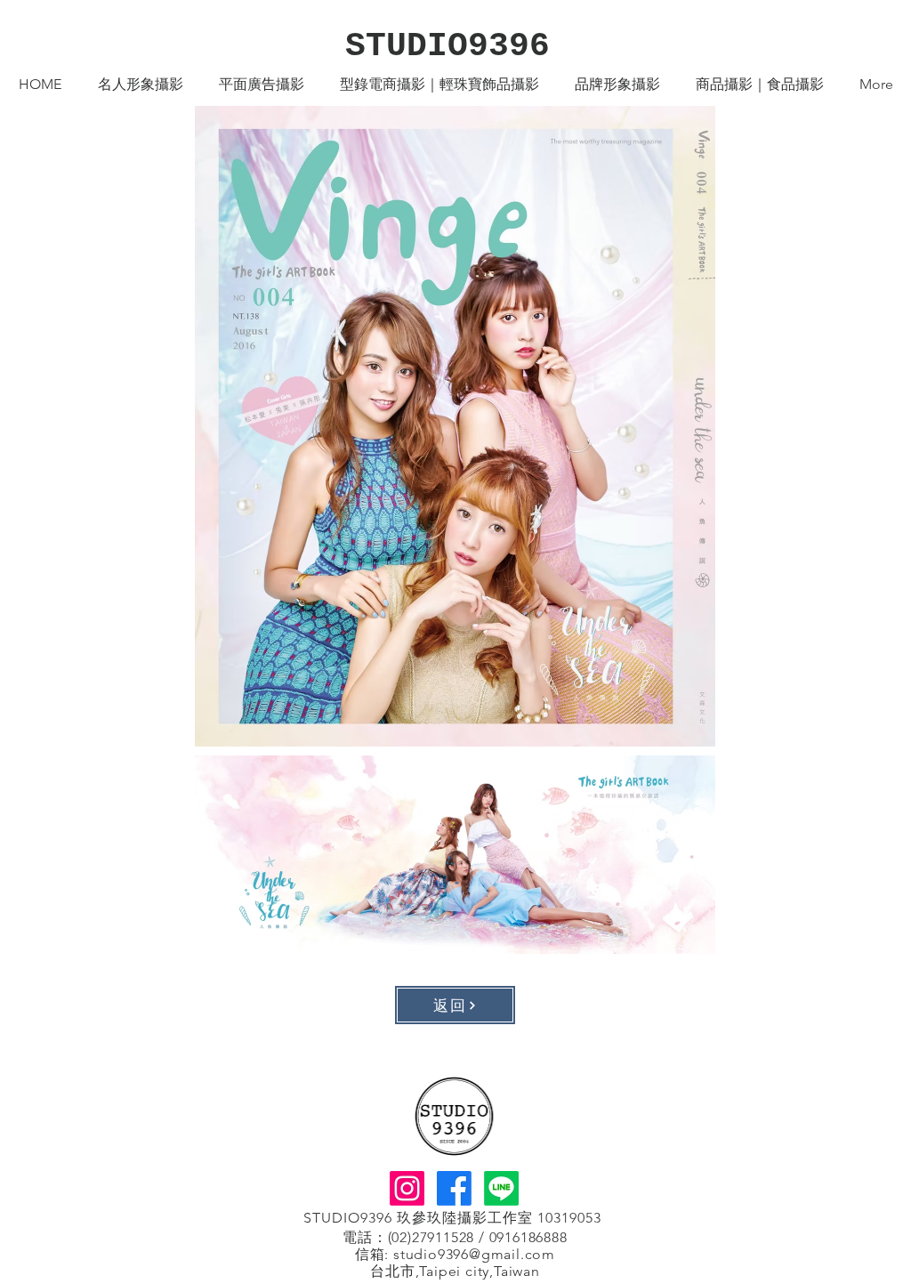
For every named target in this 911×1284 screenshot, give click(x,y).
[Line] (501, 1188)
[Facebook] (454, 1188)
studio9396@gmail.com (474, 1254)
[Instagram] (407, 1188)
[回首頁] (454, 1116)
